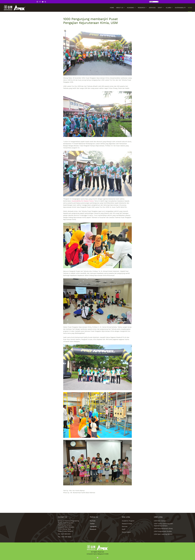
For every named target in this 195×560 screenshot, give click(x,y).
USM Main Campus (160, 521)
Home (112, 7)
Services (152, 7)
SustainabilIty (180, 7)
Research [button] (141, 7)
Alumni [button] (168, 7)
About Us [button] (119, 7)
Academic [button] (130, 7)
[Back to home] (14, 7)
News (190, 7)
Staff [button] (160, 7)
